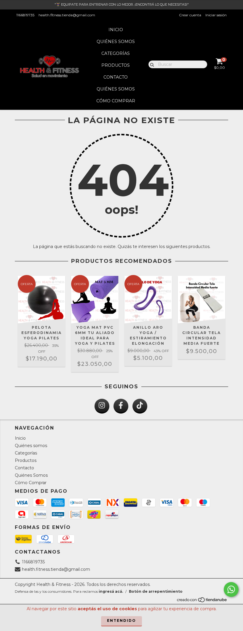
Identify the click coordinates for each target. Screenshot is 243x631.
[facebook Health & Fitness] (120, 406)
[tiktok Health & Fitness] (139, 406)
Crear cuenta (190, 15)
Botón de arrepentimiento (156, 591)
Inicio (115, 29)
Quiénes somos (116, 41)
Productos (115, 65)
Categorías (115, 53)
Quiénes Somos (116, 89)
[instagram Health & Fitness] (102, 406)
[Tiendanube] (202, 601)
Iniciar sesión (216, 15)
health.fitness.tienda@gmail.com (67, 15)
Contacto (115, 77)
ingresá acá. (111, 591)
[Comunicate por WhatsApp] (231, 589)
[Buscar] (150, 64)
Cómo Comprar (115, 101)
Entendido (121, 620)
